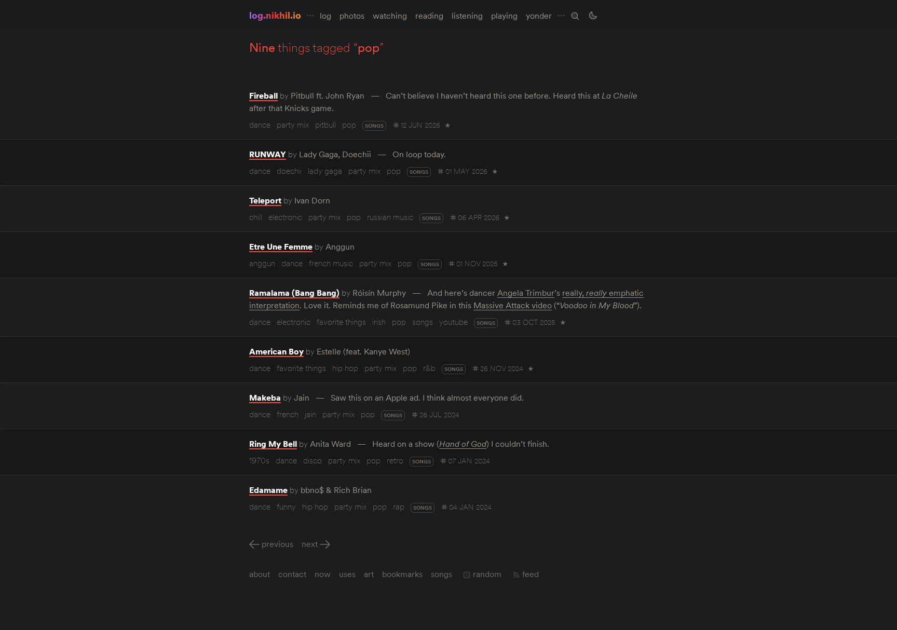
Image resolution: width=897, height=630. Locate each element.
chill (255, 217)
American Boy (276, 351)
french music (331, 263)
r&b (429, 368)
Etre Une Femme (280, 246)
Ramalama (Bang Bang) (294, 292)
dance (259, 124)
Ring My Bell (273, 444)
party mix (293, 124)
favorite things (341, 322)
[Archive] (575, 16)
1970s (259, 460)
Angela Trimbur (525, 292)
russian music (390, 217)
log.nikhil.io (275, 15)
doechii (289, 171)
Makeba (265, 397)
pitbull (325, 124)
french (287, 414)
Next (310, 544)
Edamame (268, 490)
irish (379, 322)
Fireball (263, 95)
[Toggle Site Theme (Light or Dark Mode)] (592, 15)
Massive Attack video (512, 305)
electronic (285, 217)
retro (395, 460)
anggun (262, 263)
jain (310, 414)
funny (286, 506)
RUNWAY (267, 154)
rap (398, 506)
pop (349, 124)
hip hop (345, 368)
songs (374, 125)
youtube (453, 322)
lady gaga (325, 171)
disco (312, 460)
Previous (277, 544)
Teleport (265, 200)
